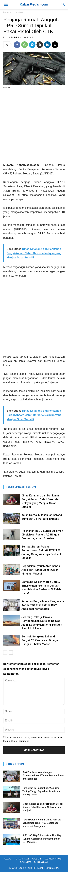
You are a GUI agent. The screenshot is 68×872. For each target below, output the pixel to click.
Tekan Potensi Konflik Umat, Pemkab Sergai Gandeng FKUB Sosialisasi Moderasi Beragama (41, 823)
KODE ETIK (36, 858)
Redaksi (15, 37)
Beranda (7, 12)
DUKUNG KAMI (41, 862)
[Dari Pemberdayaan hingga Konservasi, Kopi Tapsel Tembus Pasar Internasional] (11, 776)
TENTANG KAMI (22, 858)
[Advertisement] (34, 127)
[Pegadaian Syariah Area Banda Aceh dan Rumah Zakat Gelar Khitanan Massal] (11, 570)
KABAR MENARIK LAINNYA (21, 487)
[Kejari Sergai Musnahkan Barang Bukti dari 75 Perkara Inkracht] (11, 518)
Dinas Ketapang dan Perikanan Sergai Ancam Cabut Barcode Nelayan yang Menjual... (42, 807)
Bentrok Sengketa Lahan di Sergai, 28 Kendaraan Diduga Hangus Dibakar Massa (39, 640)
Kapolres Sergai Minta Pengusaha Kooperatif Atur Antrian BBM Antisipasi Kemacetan (42, 605)
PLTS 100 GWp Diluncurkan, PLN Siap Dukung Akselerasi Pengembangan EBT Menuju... (41, 838)
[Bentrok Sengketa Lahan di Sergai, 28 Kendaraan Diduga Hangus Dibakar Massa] (11, 640)
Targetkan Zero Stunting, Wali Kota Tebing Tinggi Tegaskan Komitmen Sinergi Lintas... (41, 791)
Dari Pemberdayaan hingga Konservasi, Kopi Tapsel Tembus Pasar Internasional (43, 775)
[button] (63, 4)
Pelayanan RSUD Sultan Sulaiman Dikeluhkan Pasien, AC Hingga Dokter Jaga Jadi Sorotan (42, 534)
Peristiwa (19, 12)
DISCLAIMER (25, 862)
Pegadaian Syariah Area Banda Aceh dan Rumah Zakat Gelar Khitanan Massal (40, 569)
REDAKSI (7, 858)
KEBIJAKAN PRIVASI (53, 858)
